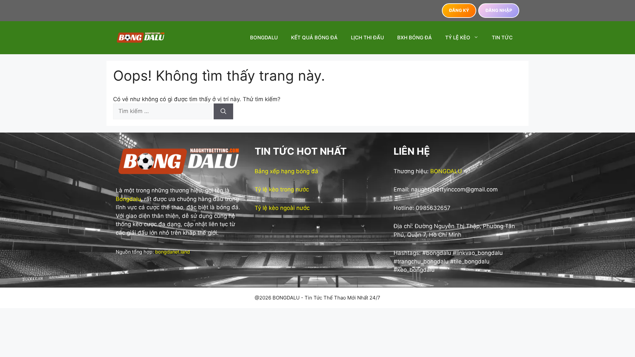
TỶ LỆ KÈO (457, 37)
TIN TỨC (502, 37)
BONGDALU (264, 37)
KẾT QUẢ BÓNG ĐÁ (314, 37)
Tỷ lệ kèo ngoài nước (282, 208)
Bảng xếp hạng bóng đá (286, 171)
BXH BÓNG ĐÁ (414, 37)
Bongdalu (128, 199)
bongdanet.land (172, 252)
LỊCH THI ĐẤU (367, 37)
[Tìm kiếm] (223, 111)
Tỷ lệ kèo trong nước (282, 189)
